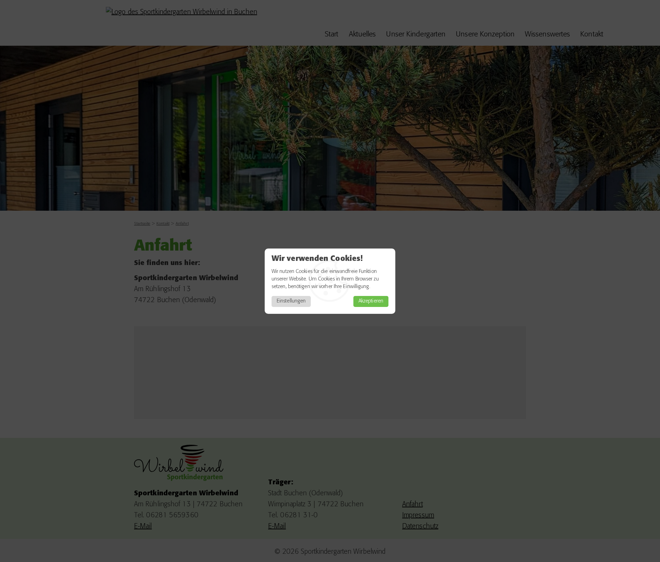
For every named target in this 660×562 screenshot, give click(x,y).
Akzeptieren (371, 301)
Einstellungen (291, 301)
